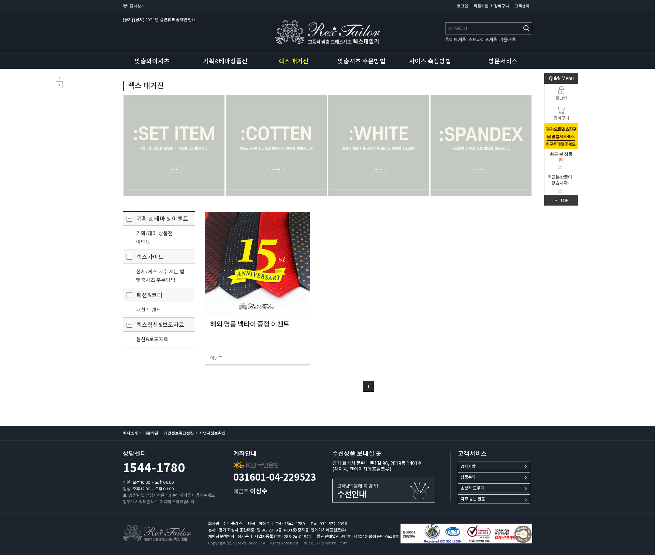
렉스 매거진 (293, 61)
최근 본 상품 (561, 154)
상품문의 (468, 477)
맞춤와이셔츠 (152, 61)
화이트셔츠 (456, 40)
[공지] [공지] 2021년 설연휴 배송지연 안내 (159, 19)
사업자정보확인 (212, 433)
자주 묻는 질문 (473, 499)
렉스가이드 (150, 257)
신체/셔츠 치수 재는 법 (160, 271)
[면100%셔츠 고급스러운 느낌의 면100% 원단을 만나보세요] (276, 145)
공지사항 (468, 466)
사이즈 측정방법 (430, 61)
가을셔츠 (507, 40)
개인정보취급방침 (179, 433)
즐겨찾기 (137, 6)
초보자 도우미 (472, 488)
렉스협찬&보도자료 (160, 324)
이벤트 (143, 242)
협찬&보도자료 (152, 339)
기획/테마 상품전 (154, 233)
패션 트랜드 (148, 310)
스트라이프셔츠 (482, 40)
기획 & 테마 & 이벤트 (162, 218)
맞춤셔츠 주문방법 (361, 61)
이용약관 (150, 433)
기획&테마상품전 (225, 61)
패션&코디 (149, 295)
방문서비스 (503, 61)
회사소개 (130, 433)
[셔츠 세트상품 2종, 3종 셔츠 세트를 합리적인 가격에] (173, 145)
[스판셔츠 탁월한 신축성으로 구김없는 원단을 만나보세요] (481, 145)
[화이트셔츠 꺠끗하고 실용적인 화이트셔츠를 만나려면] (378, 145)
